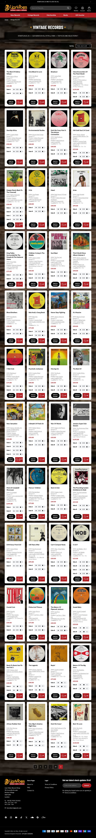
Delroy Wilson (14, 76)
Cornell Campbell (81, 611)
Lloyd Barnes (81, 431)
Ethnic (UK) (13, 499)
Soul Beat (54, 253)
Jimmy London (36, 258)
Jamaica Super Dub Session (80, 425)
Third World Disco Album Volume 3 (79, 254)
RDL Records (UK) (15, 733)
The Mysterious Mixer (82, 428)
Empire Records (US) (15, 81)
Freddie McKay (81, 373)
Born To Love (77, 724)
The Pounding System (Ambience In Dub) (80, 489)
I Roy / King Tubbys (59, 549)
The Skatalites (80, 670)
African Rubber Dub (14, 724)
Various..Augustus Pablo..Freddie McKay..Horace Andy (37, 671)
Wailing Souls (81, 320)
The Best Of (77, 369)
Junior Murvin (36, 611)
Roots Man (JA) (36, 263)
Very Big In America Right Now (35, 725)
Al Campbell (13, 492)
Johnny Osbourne (59, 316)
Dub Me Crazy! (56, 724)
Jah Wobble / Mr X (81, 549)
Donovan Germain (17, 552)
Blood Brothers (12, 312)
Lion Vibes (15, 831)
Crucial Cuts (11, 607)
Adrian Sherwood (16, 138)
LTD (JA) (12, 322)
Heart (53, 190)
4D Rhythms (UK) (14, 139)
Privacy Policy (49, 787)
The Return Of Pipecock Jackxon (57, 608)
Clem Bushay (59, 79)
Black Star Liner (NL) (59, 618)
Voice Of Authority (37, 728)
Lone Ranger (35, 194)
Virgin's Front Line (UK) (16, 200)
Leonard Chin (37, 676)
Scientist (12, 611)
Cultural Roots (14, 549)
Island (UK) (35, 618)
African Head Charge (37, 134)
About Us (30, 784)
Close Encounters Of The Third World (80, 73)
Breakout (54, 72)
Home (6, 19)
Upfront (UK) (79, 322)
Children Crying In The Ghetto (36, 254)
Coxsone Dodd (82, 141)
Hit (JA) (78, 378)
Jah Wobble (81, 552)
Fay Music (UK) (14, 267)
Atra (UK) (78, 201)
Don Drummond (36, 549)
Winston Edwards (16, 265)
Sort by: (71, 46)
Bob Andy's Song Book (37, 312)
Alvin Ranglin (81, 376)
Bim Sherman (13, 728)
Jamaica (70, 817)
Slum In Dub (55, 488)
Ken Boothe (13, 316)
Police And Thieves (35, 607)
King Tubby (13, 262)
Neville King (37, 79)
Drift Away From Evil (14, 545)
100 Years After (34, 545)
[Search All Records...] (68, 8)
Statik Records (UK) (37, 378)
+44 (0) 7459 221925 (13, 800)
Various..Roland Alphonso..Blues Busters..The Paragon (80, 136)
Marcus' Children (35, 488)
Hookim (14, 80)
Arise (74, 190)
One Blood (35, 76)
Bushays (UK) (57, 81)
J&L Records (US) (36, 199)
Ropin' (53, 665)
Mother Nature (36, 428)
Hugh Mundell (80, 194)
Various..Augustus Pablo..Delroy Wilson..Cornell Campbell (80, 259)
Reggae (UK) (13, 554)
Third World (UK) (80, 266)
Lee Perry (57, 612)
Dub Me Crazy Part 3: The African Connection (58, 132)
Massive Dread (81, 316)
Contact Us (30, 790)
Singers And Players (59, 428)
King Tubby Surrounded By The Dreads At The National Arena (15, 256)
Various (14, 433)
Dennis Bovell (15, 376)
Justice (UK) (57, 554)
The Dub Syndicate (82, 492)
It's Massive (77, 312)
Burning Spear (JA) (37, 497)
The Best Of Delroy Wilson (13, 73)
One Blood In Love (35, 72)
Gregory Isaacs (58, 492)
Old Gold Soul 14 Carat (81, 130)
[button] (15, 15)
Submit (86, 785)
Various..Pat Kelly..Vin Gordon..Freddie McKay (14, 428)
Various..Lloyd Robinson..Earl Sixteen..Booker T (15, 671)
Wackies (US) (79, 433)
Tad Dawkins (15, 677)
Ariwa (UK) (57, 142)
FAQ (28, 787)
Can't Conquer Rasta (58, 545)
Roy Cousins (59, 376)
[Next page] (61, 767)
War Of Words (56, 424)
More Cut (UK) (14, 378)
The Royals (57, 373)
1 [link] (35, 767)
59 (55, 767)
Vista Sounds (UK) (81, 618)
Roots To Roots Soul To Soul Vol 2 (14, 666)
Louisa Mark (57, 76)
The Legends (33, 665)
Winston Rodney (38, 495)
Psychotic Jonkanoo (36, 369)
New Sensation (12, 424)
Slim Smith (79, 728)
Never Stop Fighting (58, 312)
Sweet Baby (77, 607)
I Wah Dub (10, 369)
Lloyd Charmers (38, 261)
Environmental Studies (37, 130)
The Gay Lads (58, 257)
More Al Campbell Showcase (13, 489)
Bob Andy (35, 316)
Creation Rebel (80, 76)
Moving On (55, 369)
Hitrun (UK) (79, 83)
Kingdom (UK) (58, 378)
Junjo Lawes (59, 320)
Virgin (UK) (79, 554)
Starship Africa (12, 130)
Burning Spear (36, 492)
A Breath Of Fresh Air (36, 424)
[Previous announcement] (5, 2)
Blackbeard (13, 373)
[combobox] (51, 8)
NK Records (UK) (36, 81)
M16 (30, 190)
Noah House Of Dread (60, 194)
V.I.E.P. (75, 545)
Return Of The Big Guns (79, 666)
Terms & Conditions (51, 784)
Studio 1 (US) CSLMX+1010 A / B (56, 263)
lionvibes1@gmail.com (14, 808)
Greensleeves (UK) (59, 322)
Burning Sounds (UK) (59, 497)
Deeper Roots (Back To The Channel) (14, 191)
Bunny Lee (81, 264)
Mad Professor (58, 137)
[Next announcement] (91, 2)
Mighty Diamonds (15, 195)
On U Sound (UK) (36, 139)
